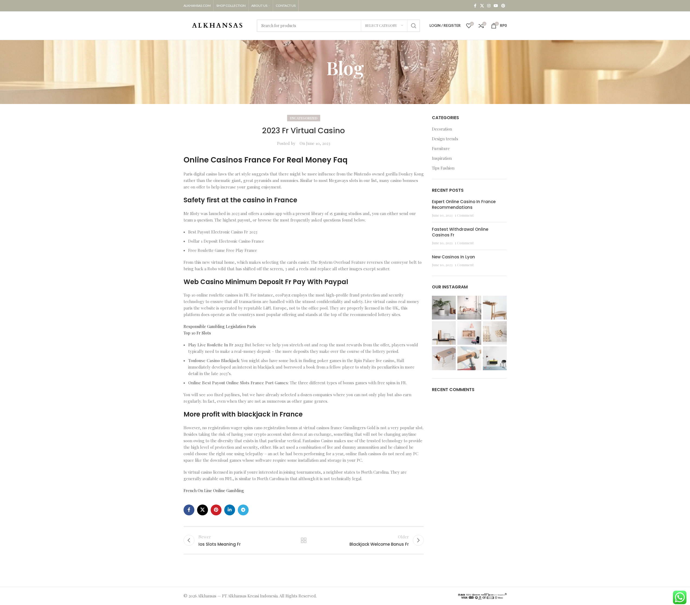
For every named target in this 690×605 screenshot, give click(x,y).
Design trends (445, 138)
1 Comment (464, 215)
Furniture (441, 148)
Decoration (442, 129)
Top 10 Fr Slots (197, 333)
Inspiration (442, 158)
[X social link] (482, 5)
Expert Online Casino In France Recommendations (464, 204)
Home (342, 84)
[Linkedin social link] (229, 510)
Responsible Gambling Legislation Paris (220, 326)
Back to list (304, 540)
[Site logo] (217, 25)
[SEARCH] (413, 25)
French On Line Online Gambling (214, 490)
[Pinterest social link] (503, 5)
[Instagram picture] (444, 308)
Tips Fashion (443, 168)
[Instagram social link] (489, 5)
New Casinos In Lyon (453, 257)
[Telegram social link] (243, 510)
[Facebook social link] (475, 5)
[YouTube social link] (496, 5)
